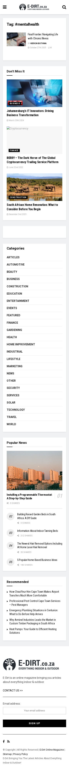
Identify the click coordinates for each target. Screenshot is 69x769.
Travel (12, 417)
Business (15, 103)
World (11, 424)
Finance (14, 150)
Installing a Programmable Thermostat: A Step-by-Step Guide (29, 496)
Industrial (15, 351)
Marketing (14, 366)
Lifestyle (13, 359)
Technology (16, 409)
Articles (13, 257)
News (10, 373)
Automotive (16, 264)
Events (12, 308)
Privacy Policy (20, 754)
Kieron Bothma (38, 43)
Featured (13, 315)
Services (13, 395)
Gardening (14, 329)
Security (13, 387)
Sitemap (7, 754)
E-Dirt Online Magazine (52, 749)
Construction (18, 197)
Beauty (12, 271)
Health (12, 337)
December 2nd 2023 (17, 214)
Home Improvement (21, 344)
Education (14, 293)
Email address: (12, 703)
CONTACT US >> (13, 690)
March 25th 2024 (16, 120)
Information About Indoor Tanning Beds (37, 530)
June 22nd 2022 (15, 167)
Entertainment (18, 300)
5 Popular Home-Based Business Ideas (37, 559)
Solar (11, 402)
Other (11, 380)
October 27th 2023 (38, 48)
